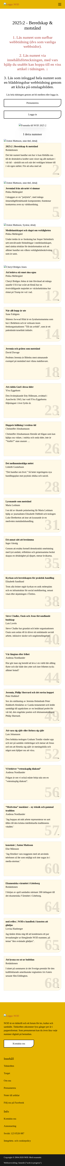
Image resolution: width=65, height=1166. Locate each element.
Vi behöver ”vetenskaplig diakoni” (23, 768)
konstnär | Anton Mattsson (19, 845)
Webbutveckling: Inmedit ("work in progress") (22, 1163)
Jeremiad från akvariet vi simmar (23, 188)
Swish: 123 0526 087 (14, 1133)
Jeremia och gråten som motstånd (23, 348)
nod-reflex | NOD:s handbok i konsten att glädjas (27, 923)
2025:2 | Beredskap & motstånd (22, 146)
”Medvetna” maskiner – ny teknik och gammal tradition (30, 809)
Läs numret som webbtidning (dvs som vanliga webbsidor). (32, 41)
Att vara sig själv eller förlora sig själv (25, 730)
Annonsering (10, 1126)
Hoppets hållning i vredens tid (21, 425)
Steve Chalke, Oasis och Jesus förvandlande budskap (28, 618)
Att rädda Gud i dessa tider (20, 387)
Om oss (7, 1080)
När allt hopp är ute (16, 310)
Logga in (32, 114)
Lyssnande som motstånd (18, 501)
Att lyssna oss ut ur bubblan (20, 959)
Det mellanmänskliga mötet (19, 463)
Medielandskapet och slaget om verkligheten (28, 230)
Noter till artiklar (12, 1095)
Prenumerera (32, 103)
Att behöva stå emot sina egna (21, 272)
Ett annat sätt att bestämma (20, 539)
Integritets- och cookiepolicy (17, 1140)
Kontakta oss (19, 1043)
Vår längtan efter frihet (17, 654)
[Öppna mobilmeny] (59, 4)
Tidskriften (9, 1066)
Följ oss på (14, 1102)
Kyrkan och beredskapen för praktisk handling (30, 578)
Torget (7, 1073)
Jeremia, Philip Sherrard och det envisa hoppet (30, 692)
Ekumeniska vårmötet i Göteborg (23, 883)
